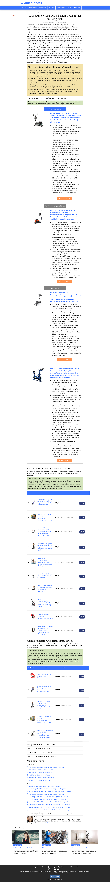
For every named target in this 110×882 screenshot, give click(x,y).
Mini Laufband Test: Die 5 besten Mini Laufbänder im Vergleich (48, 802)
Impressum (66, 867)
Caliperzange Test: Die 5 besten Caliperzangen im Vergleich (47, 789)
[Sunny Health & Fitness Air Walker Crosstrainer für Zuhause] (33, 575)
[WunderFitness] (31, 3)
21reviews (59, 879)
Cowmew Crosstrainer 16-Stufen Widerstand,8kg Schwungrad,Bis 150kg (44, 517)
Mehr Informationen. (65, 873)
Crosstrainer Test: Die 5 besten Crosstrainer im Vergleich (46, 767)
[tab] (55, 748)
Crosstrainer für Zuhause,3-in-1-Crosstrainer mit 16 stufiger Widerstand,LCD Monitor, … (45, 562)
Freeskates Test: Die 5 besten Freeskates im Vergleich (45, 786)
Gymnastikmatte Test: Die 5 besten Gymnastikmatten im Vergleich (49, 807)
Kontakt (57, 867)
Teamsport (51, 7)
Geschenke (77, 7)
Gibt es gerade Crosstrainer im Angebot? (41, 752)
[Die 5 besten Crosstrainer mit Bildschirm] (55, 837)
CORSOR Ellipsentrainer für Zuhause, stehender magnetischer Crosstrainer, (44, 588)
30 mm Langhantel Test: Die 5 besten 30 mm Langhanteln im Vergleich (51, 791)
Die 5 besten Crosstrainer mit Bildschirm (41, 777)
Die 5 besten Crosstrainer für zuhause (40, 772)
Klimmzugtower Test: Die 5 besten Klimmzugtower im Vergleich (48, 797)
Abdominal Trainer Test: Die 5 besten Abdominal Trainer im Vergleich (50, 810)
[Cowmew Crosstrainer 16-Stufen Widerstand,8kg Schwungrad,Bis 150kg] (33, 516)
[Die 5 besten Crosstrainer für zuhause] (84, 837)
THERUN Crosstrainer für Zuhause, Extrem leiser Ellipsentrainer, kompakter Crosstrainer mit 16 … (45, 546)
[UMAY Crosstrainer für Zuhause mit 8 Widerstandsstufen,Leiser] (33, 616)
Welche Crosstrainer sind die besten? (39, 748)
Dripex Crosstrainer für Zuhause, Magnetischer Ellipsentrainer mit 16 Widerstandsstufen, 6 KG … (45, 502)
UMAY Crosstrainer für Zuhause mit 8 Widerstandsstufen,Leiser (45, 616)
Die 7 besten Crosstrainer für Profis (40, 780)
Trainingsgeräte (61, 7)
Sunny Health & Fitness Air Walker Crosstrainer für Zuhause (44, 576)
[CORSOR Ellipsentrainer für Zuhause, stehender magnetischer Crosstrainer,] (33, 588)
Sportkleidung (33, 7)
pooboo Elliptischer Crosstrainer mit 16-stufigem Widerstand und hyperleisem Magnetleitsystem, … (44, 531)
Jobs (61, 867)
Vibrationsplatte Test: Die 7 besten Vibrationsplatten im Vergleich (49, 804)
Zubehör (69, 7)
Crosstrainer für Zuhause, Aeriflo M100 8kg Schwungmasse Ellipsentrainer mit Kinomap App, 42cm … (45, 630)
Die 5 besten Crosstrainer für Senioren (41, 770)
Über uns (51, 867)
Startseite (24, 7)
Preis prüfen (83, 503)
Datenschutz (74, 867)
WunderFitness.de (43, 867)
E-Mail (47, 823)
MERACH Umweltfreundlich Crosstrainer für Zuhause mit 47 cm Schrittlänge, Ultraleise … (45, 602)
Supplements (42, 7)
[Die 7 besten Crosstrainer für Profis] (25, 837)
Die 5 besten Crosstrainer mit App (39, 775)
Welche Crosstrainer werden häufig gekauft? (42, 756)
